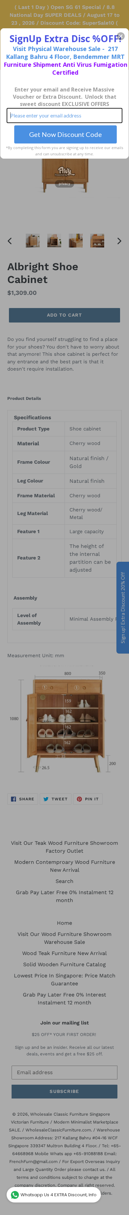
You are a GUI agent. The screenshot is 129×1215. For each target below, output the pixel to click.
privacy (64, 183)
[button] (121, 36)
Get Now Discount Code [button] (65, 134)
